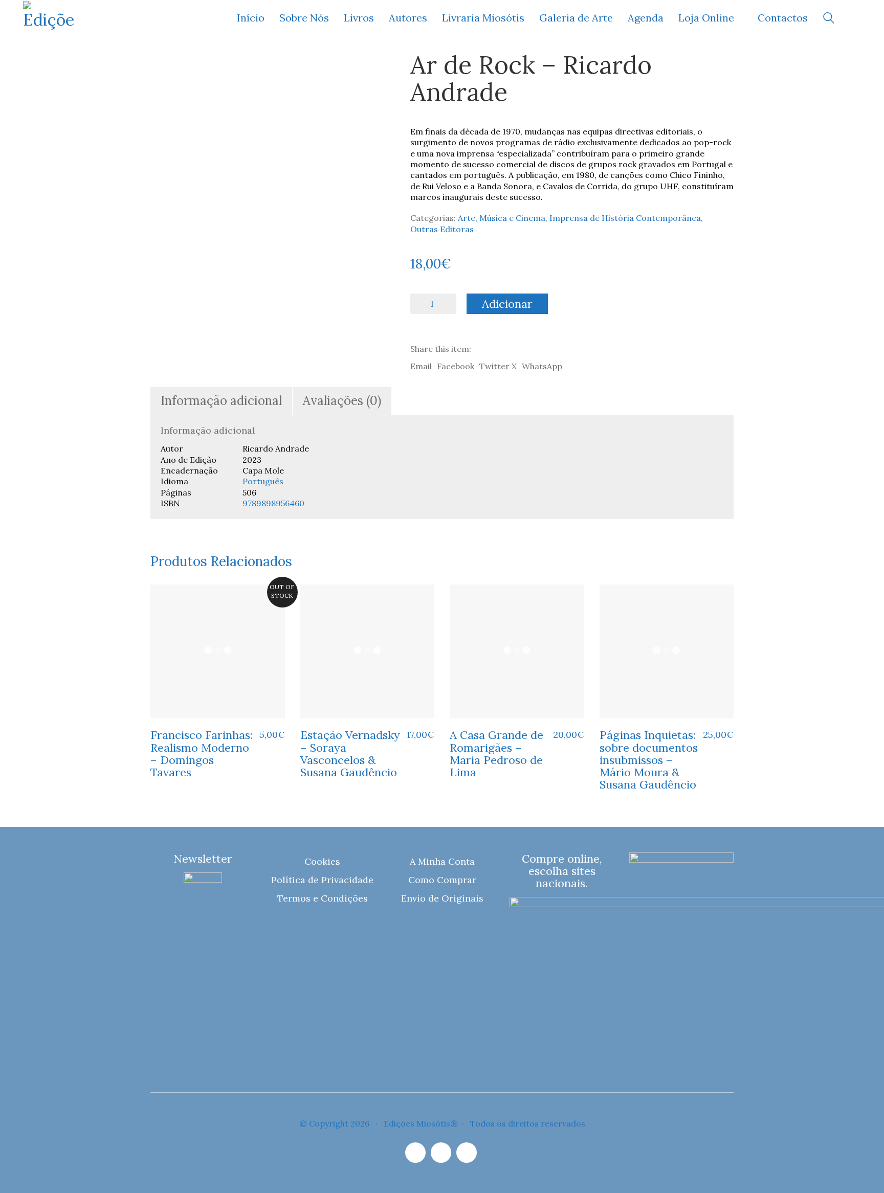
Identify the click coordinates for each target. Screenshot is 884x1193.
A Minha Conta (442, 861)
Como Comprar (442, 880)
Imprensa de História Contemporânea (625, 218)
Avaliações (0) (342, 401)
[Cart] (855, 18)
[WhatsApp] (466, 1152)
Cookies (322, 861)
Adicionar (507, 304)
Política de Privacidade (322, 880)
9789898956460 (273, 503)
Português (262, 481)
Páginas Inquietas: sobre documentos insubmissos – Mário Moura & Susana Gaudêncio (649, 760)
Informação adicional (221, 401)
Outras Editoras (442, 229)
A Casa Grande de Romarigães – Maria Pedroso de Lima (496, 753)
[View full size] (165, 67)
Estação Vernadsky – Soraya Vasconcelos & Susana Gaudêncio (350, 753)
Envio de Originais (442, 898)
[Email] (441, 1152)
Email (421, 366)
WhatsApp (542, 366)
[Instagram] (415, 1152)
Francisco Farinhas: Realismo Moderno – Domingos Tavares (201, 753)
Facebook (455, 366)
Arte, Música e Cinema (501, 218)
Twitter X (498, 366)
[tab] (221, 401)
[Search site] (828, 19)
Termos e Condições (322, 898)
